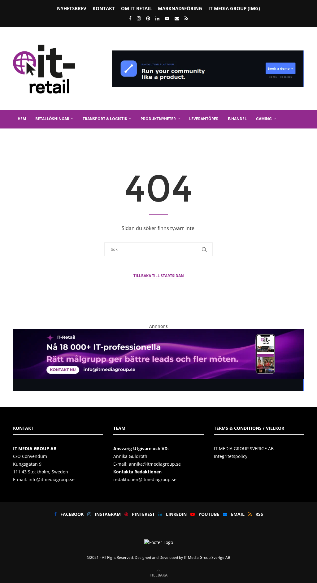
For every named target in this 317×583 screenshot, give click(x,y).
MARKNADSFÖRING (180, 8)
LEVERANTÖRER (204, 118)
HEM (22, 118)
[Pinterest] (148, 18)
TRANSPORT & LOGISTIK (105, 118)
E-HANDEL (237, 118)
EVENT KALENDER (62, 137)
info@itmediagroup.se (51, 479)
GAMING (264, 118)
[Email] (177, 18)
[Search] (301, 156)
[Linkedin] (157, 18)
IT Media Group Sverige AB (207, 557)
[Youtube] (167, 18)
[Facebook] (130, 18)
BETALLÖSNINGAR (52, 118)
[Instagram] (139, 18)
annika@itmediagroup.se (155, 464)
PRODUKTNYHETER (158, 118)
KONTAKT (104, 8)
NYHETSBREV (71, 8)
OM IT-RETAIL (136, 8)
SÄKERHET (27, 137)
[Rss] (186, 18)
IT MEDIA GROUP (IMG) (234, 8)
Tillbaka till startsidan (158, 275)
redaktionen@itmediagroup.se (144, 479)
